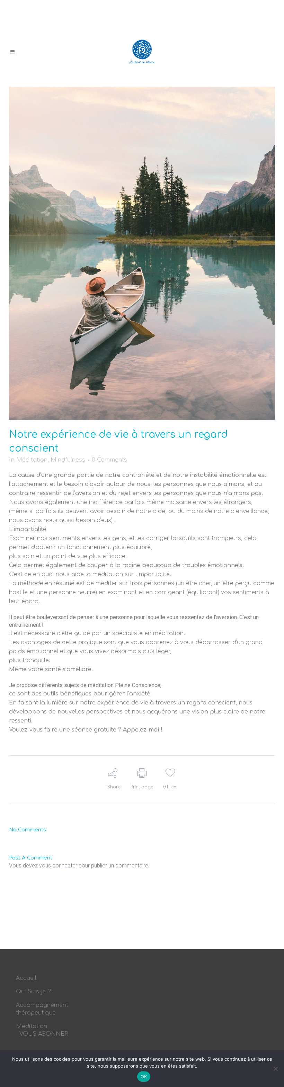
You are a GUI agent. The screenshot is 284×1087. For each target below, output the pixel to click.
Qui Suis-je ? (33, 991)
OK (144, 1076)
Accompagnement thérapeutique (42, 1009)
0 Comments (109, 460)
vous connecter (58, 865)
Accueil (26, 978)
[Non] (275, 1068)
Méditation (31, 460)
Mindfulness (68, 460)
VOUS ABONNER (43, 1034)
